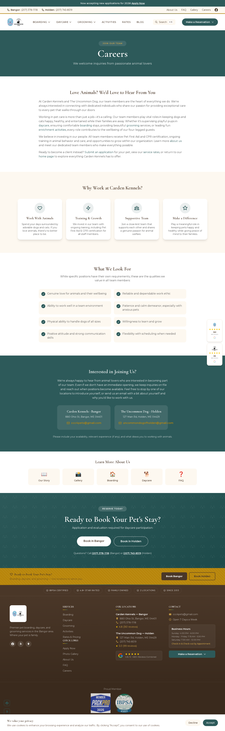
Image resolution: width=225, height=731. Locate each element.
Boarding (40, 22)
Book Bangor (174, 576)
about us (176, 141)
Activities (109, 22)
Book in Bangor (94, 541)
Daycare (62, 22)
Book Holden (202, 576)
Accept (210, 722)
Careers (206, 9)
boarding (86, 125)
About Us (172, 9)
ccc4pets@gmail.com (86, 423)
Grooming (85, 22)
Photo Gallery (70, 653)
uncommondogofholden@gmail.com (148, 423)
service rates (151, 152)
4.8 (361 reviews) (127, 626)
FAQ (183, 9)
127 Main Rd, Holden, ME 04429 (138, 637)
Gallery (194, 9)
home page (46, 156)
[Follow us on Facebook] (216, 10)
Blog (140, 22)
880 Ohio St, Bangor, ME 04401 (138, 618)
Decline (193, 722)
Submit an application (99, 152)
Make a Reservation (198, 22)
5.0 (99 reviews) (126, 645)
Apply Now (138, 3)
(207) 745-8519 (58, 9)
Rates (126, 22)
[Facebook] (13, 644)
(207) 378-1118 (24, 9)
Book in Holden (131, 541)
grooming (133, 125)
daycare (44, 125)
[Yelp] (21, 644)
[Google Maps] (28, 644)
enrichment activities (52, 129)
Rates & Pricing (72, 637)
